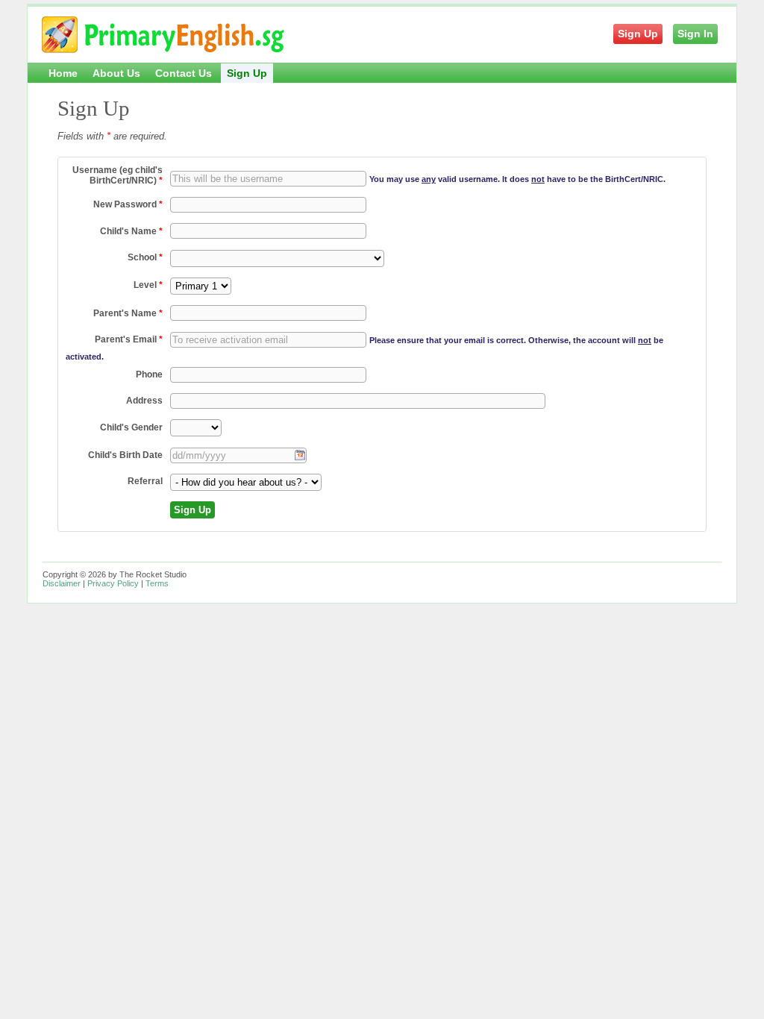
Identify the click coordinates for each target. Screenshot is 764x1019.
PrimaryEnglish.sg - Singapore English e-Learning (165, 38)
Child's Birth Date (125, 455)
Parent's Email (129, 339)
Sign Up (638, 34)
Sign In (695, 34)
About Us (116, 73)
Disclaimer (62, 583)
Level (148, 285)
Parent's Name (128, 313)
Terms (157, 583)
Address (144, 400)
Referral (145, 481)
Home (63, 73)
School (145, 257)
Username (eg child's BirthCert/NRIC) (117, 175)
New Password (128, 204)
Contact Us (183, 73)
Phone (149, 374)
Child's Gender (131, 427)
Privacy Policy (113, 583)
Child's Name (131, 231)
